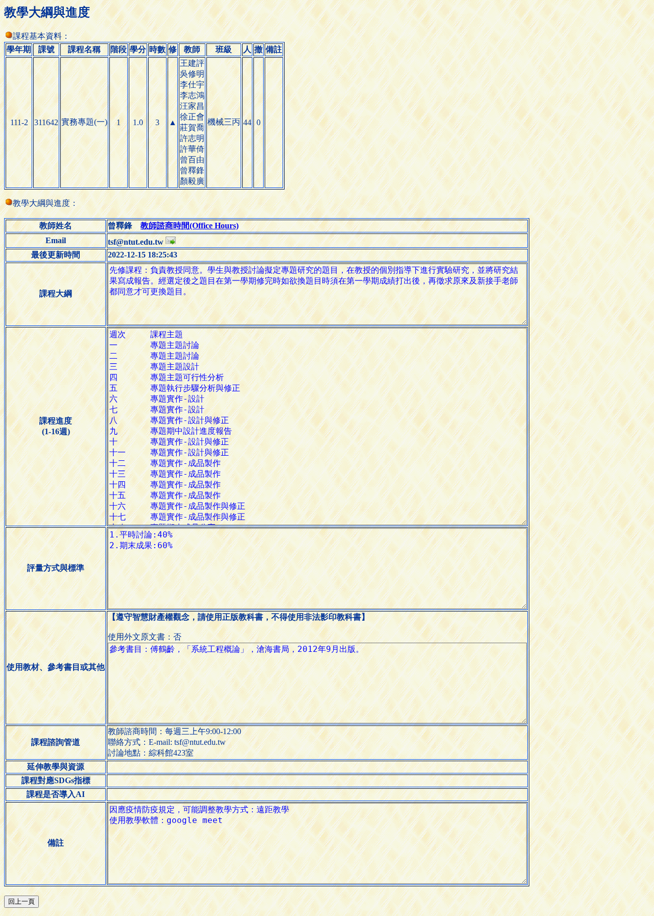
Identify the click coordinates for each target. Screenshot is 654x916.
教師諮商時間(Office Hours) (190, 225)
